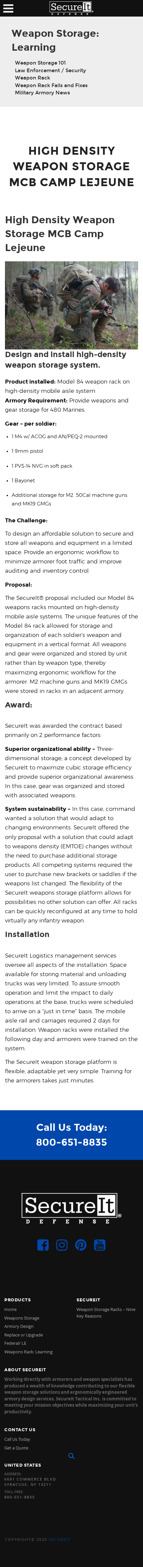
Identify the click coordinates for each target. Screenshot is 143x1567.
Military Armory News (42, 93)
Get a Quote (16, 1448)
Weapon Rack (32, 78)
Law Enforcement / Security (50, 71)
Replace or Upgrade (23, 1335)
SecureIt (60, 1539)
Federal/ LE (15, 1343)
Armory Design (19, 1326)
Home (10, 1309)
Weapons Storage (21, 1318)
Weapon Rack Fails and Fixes (51, 85)
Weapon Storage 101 (40, 63)
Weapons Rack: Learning (28, 1352)
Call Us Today (17, 1439)
